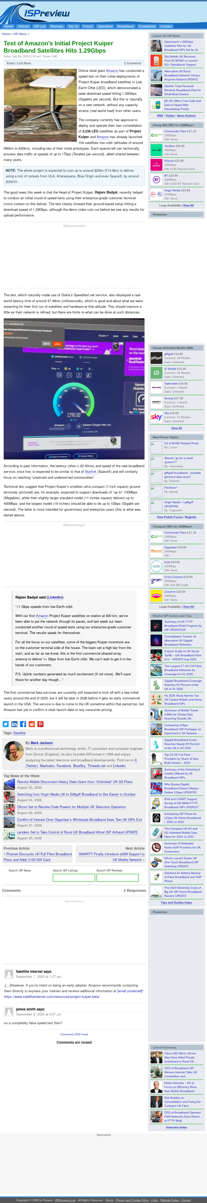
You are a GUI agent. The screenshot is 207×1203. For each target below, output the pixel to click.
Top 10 (73, 26)
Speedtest (105, 26)
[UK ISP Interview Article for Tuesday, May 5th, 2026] (156, 1062)
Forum (88, 26)
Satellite (19, 732)
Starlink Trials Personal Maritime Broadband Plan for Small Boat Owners (182, 90)
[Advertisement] (131, 12)
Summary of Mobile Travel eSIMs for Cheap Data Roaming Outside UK (181, 714)
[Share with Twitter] (6, 725)
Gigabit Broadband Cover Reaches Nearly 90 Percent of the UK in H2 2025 (182, 744)
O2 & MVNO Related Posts (181, 443)
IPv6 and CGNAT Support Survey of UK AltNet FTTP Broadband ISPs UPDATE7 (181, 803)
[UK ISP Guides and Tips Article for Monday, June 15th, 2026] (156, 704)
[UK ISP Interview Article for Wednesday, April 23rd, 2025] (156, 1121)
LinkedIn (55, 597)
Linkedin (119, 765)
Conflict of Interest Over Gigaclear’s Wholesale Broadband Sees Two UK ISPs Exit (79, 819)
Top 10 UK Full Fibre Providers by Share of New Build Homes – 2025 (181, 758)
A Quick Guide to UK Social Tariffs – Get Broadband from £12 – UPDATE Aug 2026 (183, 655)
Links (154, 1200)
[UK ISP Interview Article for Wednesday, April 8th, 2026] (156, 1077)
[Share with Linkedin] (14, 725)
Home (8, 26)
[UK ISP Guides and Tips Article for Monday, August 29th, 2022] (156, 660)
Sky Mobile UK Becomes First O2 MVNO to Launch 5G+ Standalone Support (180, 60)
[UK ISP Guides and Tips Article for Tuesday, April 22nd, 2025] (156, 778)
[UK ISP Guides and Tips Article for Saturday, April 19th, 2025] (156, 822)
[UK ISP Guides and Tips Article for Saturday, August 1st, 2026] (156, 675)
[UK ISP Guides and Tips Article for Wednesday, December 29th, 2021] (156, 881)
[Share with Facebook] (23, 725)
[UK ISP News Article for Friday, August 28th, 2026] (156, 65)
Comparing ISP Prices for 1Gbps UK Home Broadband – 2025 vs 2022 (182, 818)
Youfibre (169, 146)
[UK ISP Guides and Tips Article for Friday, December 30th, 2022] (156, 852)
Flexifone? (171, 487)
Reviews (57, 26)
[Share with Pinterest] (40, 725)
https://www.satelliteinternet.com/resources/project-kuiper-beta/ (52, 996)
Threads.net (97, 765)
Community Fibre (175, 131)
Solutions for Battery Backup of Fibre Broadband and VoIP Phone (183, 877)
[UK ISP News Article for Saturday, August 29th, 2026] (156, 50)
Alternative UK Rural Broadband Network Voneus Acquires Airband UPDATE (182, 75)
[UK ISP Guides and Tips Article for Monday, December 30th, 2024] (156, 837)
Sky (166, 413)
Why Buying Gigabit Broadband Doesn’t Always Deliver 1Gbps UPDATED (181, 788)
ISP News (20, 34)
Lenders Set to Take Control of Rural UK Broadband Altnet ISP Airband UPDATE (77, 831)
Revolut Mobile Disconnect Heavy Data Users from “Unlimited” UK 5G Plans (75, 781)
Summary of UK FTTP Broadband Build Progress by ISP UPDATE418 (183, 625)
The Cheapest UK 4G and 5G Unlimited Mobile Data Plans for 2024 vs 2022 (180, 832)
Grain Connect (173, 577)
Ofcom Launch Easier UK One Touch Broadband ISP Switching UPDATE (181, 862)
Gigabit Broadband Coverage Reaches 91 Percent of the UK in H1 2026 (183, 684)
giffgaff (168, 354)
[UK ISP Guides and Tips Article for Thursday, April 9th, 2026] (156, 719)
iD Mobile (170, 368)
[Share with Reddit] (32, 725)
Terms (109, 1200)
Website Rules (169, 1200)
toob (167, 562)
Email (10, 63)
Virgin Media (172, 190)
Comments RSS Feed (74, 1034)
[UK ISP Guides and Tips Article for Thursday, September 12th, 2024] (156, 867)
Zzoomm (170, 591)
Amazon (112, 70)
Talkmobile (171, 383)
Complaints (147, 26)
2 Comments (132, 63)
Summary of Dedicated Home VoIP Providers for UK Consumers (182, 847)
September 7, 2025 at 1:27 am (38, 976)
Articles (23, 26)
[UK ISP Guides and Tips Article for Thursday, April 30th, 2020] (156, 630)
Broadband (126, 26)
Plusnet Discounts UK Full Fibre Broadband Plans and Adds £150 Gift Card (38, 856)
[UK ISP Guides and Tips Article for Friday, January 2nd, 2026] (156, 748)
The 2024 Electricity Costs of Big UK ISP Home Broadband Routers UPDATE (183, 891)
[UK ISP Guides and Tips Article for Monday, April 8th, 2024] (156, 808)
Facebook (64, 765)
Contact (166, 26)
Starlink (90, 471)
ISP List (39, 26)
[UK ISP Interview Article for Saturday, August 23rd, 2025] (156, 1106)
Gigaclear (170, 547)
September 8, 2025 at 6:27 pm (38, 1014)
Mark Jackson (42, 742)
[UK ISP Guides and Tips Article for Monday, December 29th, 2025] (156, 645)
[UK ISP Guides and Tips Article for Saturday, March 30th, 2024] (156, 896)
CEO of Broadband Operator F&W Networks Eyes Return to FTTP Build (182, 1116)
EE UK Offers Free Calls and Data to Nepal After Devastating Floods (182, 105)
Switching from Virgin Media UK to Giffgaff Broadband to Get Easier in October (76, 794)
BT (166, 175)
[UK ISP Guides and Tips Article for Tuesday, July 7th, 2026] (156, 689)
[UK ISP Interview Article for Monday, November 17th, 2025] (156, 1091)
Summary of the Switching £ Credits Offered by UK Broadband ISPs (182, 773)
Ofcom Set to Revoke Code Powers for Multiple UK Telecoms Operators (71, 806)
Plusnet (169, 160)
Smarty (168, 398)
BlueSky (79, 765)
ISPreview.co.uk (65, 1200)
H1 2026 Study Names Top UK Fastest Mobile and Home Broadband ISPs (183, 699)
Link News (24, 63)
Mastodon (47, 765)
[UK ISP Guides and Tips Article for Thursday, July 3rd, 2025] (156, 763)
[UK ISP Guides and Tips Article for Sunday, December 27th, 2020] (156, 793)
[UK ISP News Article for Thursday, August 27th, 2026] (156, 109)
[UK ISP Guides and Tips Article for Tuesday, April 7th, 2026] (156, 734)
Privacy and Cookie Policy (132, 1200)
